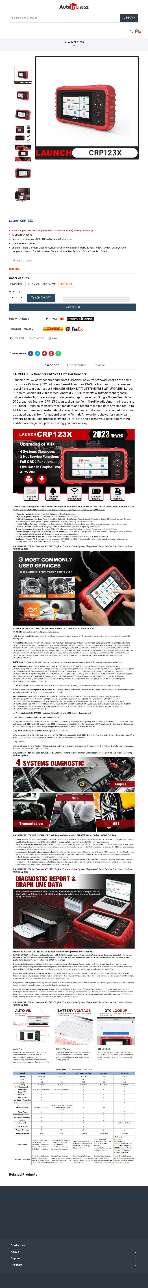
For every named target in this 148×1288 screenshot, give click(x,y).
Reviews (100, 365)
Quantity (14, 291)
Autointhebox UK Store (84, 1276)
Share (15, 353)
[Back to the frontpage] (74, 46)
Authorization (76, 365)
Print (55, 338)
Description (51, 365)
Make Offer (73, 307)
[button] (96, 298)
